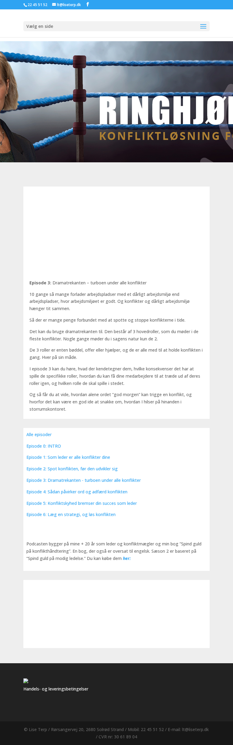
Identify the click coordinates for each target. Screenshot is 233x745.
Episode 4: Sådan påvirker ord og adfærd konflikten (76, 492)
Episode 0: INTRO (43, 446)
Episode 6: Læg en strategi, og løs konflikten (71, 514)
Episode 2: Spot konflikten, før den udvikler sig (72, 469)
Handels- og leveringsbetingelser (55, 689)
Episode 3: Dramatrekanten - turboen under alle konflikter (83, 480)
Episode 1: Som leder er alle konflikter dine (68, 457)
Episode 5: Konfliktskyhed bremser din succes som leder (81, 503)
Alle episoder (39, 434)
